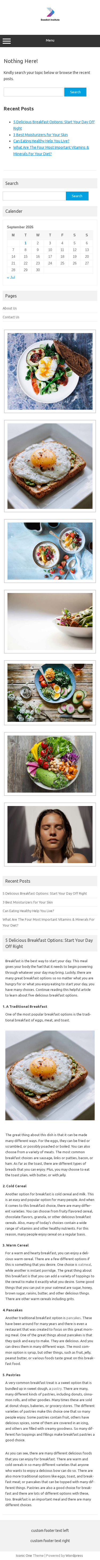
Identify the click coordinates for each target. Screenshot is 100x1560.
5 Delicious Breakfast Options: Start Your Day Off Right (45, 893)
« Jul (11, 277)
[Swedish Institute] (50, 23)
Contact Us (11, 317)
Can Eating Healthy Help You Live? (41, 141)
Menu (50, 40)
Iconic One (24, 1555)
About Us (10, 308)
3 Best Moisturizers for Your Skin (40, 135)
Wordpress (74, 1555)
